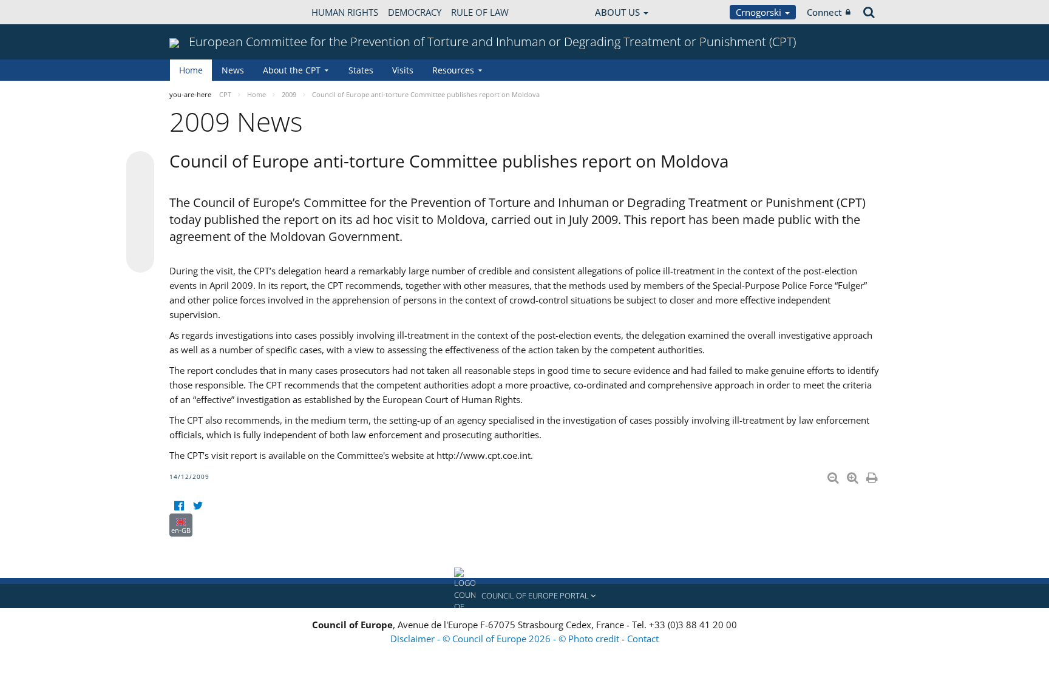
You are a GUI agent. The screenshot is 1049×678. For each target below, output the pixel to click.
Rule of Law (480, 12)
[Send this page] (140, 258)
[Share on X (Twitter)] (140, 189)
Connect (824, 12)
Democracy (414, 12)
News (233, 70)
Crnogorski (760, 12)
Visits (402, 70)
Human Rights (344, 12)
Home (191, 70)
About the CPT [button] (292, 70)
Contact (643, 638)
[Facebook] (178, 506)
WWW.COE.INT (199, 12)
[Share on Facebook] (140, 212)
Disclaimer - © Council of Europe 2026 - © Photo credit (506, 638)
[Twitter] (197, 506)
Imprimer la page (873, 475)
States (360, 70)
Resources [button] (453, 70)
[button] (524, 596)
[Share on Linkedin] (140, 235)
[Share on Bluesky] (140, 166)
